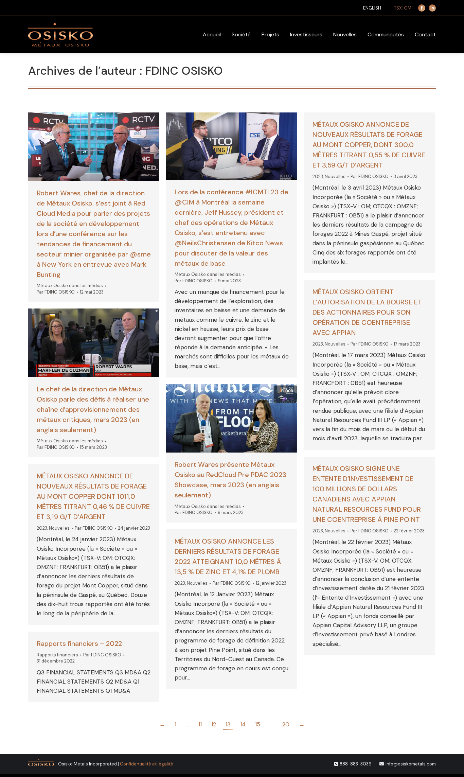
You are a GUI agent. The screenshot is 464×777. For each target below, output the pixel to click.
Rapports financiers (57, 655)
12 (213, 724)
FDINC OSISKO (184, 70)
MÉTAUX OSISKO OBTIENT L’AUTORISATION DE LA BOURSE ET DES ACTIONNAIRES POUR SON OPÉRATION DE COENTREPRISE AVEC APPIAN (367, 312)
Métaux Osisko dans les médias (70, 286)
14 (243, 724)
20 (285, 724)
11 (200, 724)
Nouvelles (335, 176)
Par (56, 292)
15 (257, 724)
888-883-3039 (356, 764)
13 (228, 724)
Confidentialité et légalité (146, 764)
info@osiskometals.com (411, 764)
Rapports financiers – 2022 (79, 643)
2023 (318, 176)
